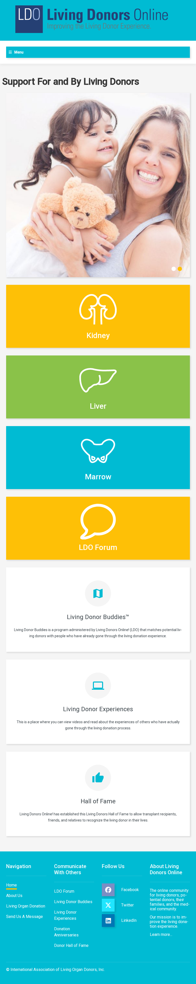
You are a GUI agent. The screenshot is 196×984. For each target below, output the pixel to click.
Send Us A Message (24, 916)
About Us (14, 895)
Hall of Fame (98, 801)
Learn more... (161, 934)
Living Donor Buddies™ (98, 617)
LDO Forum (64, 891)
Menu (18, 52)
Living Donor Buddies (73, 901)
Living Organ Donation (25, 906)
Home (11, 885)
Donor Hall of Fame (71, 945)
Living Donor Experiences (98, 709)
